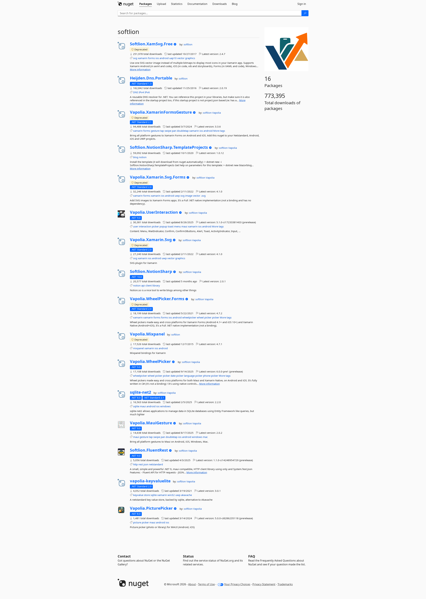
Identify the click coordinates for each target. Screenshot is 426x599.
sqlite (136, 406)
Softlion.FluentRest (149, 450)
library (156, 285)
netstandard (156, 464)
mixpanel (138, 348)
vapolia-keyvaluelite (150, 481)
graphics (190, 58)
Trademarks (285, 584)
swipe (168, 130)
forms (151, 58)
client (148, 285)
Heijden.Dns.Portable (151, 78)
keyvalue (138, 495)
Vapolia (216, 112)
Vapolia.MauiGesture (151, 423)
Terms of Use (206, 584)
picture (137, 522)
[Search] (304, 13)
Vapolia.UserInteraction (154, 212)
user (135, 226)
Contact (124, 556)
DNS (135, 92)
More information (140, 69)
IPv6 (147, 92)
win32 (171, 495)
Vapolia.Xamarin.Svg (151, 239)
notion (142, 157)
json (145, 464)
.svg (203, 195)
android (164, 58)
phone (206, 375)
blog (135, 157)
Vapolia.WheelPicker (150, 361)
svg (135, 58)
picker (155, 226)
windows (165, 406)
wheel (200, 317)
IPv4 (141, 92)
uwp (177, 195)
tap (162, 130)
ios (157, 58)
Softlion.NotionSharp (151, 271)
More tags (219, 130)
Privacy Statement (263, 584)
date (173, 375)
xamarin (142, 58)
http (135, 464)
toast (170, 226)
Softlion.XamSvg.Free (151, 44)
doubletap (183, 130)
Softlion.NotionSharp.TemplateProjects (169, 147)
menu (177, 226)
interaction (145, 226)
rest (140, 464)
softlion (188, 44)
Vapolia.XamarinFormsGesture (161, 112)
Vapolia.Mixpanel (147, 334)
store (147, 495)
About (192, 584)
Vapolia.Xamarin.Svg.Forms (157, 177)
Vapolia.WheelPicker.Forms (157, 299)
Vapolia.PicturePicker (151, 508)
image (188, 195)
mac (205, 437)
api (143, 285)
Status (188, 556)
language (189, 375)
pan (174, 130)
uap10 (173, 58)
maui (184, 226)
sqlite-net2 (140, 392)
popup (163, 226)
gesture (155, 130)
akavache (186, 495)
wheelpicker (189, 317)
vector (180, 58)
